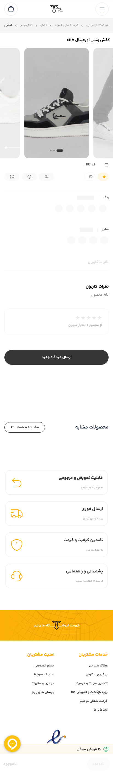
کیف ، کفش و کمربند (66, 25)
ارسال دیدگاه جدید (57, 357)
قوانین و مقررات (43, 683)
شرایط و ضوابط (44, 674)
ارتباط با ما (101, 710)
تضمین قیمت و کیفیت (92, 683)
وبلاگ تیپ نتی (97, 665)
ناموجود (98, 764)
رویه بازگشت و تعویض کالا (89, 692)
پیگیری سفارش (97, 674)
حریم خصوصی (44, 665)
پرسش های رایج (43, 692)
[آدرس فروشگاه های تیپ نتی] (56, 625)
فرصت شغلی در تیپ (94, 701)
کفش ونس (26, 25)
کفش (43, 25)
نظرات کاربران (98, 262)
